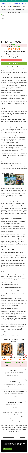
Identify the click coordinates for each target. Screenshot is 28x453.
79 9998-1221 (17, 435)
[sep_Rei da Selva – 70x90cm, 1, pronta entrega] (14, 27)
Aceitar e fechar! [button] (7, 448)
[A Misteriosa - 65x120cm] (20, 349)
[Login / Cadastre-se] (24, 7)
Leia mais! (5, 446)
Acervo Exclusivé (10, 9)
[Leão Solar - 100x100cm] (7, 349)
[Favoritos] (3, 15)
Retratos (17, 335)
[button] (11, 355)
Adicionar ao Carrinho (11, 60)
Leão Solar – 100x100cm (7, 357)
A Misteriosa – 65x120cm (20, 357)
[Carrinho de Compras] (26, 7)
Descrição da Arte (13, 67)
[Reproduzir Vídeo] (3, 18)
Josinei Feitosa (4, 335)
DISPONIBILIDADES (20, 9)
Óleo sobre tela (11, 335)
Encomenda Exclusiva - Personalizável (13, 11)
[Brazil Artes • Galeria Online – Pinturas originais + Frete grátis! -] (14, 7)
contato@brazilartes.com (8, 437)
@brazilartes (22, 437)
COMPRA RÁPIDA (14, 63)
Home (3, 9)
